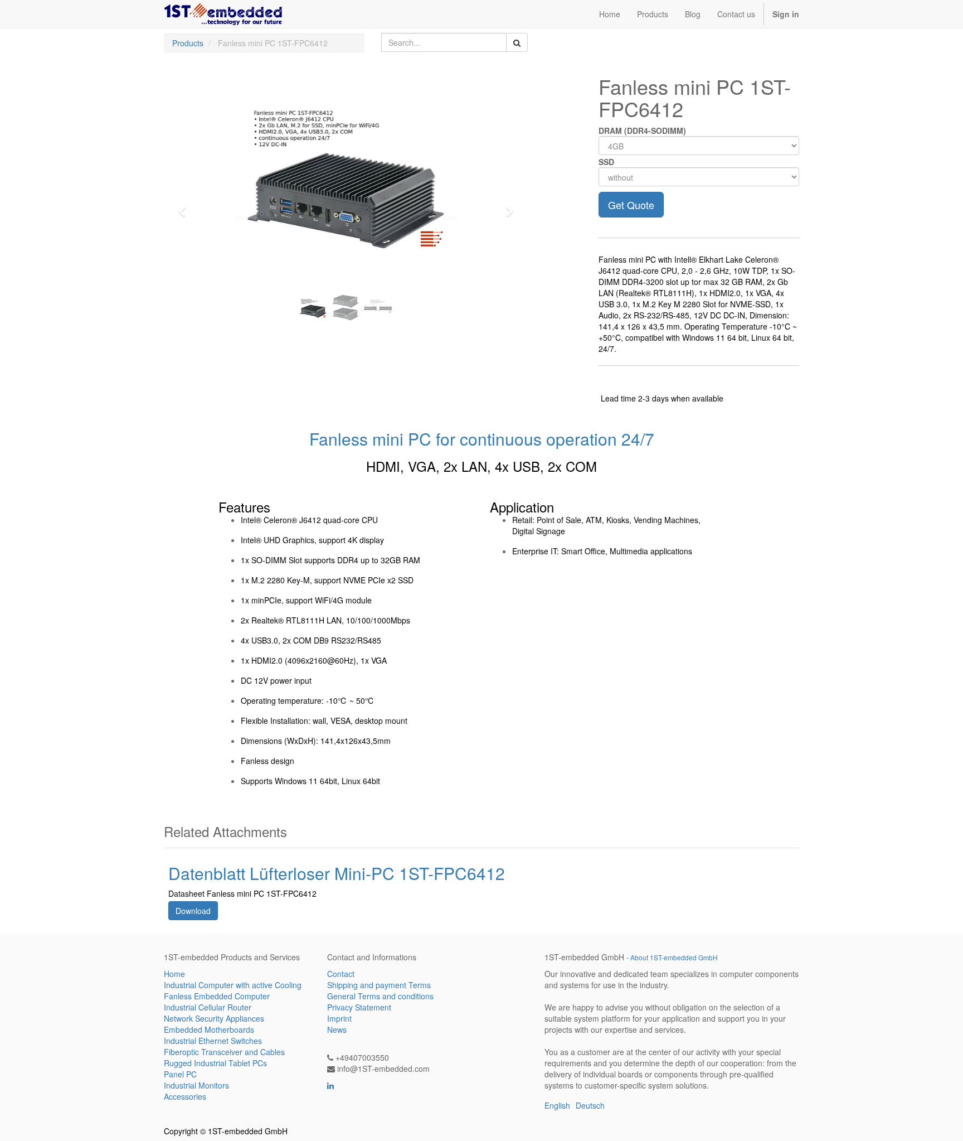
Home (174, 973)
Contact (340, 973)
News (337, 1029)
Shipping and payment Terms (379, 984)
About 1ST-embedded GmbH (674, 957)
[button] (185, 206)
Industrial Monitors (196, 1085)
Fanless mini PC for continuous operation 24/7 (481, 439)
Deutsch (590, 1105)
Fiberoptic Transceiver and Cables (224, 1051)
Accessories (185, 1096)
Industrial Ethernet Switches (213, 1040)
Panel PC (180, 1074)
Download (193, 910)
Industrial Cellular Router (207, 1007)
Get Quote (631, 204)
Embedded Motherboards (209, 1029)
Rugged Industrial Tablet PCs (215, 1063)
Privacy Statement (359, 1007)
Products (187, 43)
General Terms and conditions (380, 996)
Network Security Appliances (214, 1018)
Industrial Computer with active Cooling (232, 984)
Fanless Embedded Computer (217, 996)
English (557, 1105)
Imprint (339, 1018)
